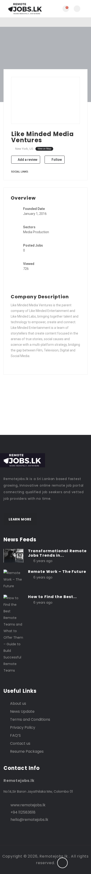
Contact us (20, 743)
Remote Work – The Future (57, 571)
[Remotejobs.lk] (25, 8)
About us (18, 703)
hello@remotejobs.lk (29, 819)
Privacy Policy (22, 727)
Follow (56, 159)
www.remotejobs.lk (28, 805)
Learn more (20, 519)
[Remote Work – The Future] (13, 579)
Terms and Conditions (30, 719)
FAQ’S (15, 735)
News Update (22, 711)
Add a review (27, 159)
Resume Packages (27, 751)
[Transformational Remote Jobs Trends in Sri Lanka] (13, 555)
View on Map (44, 148)
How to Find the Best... (52, 596)
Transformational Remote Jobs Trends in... (57, 553)
